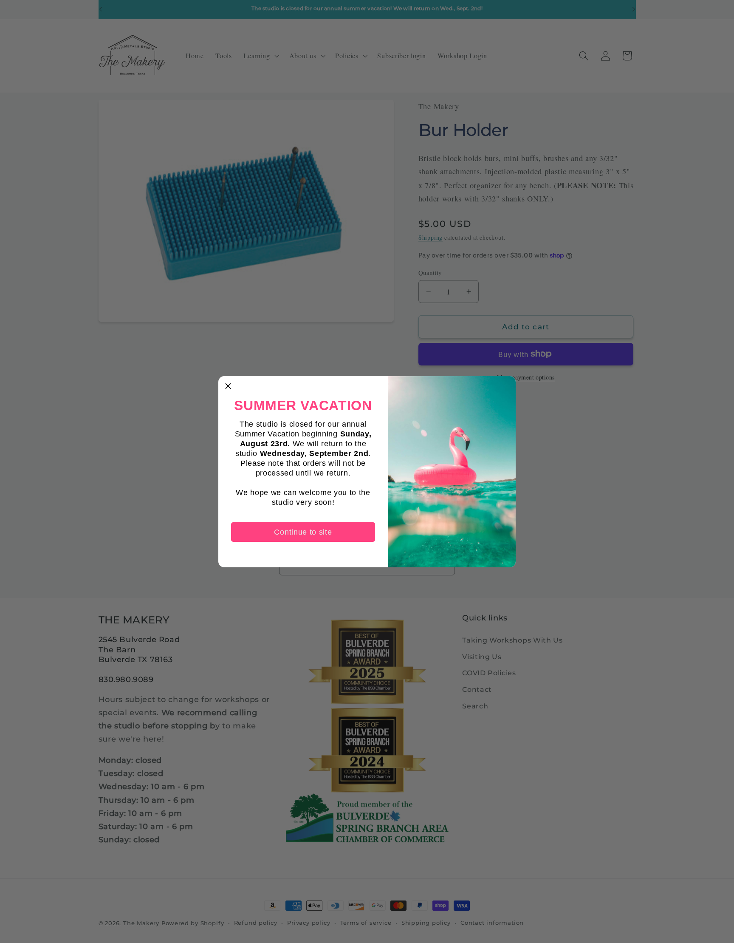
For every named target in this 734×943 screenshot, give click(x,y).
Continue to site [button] (303, 532)
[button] (228, 385)
